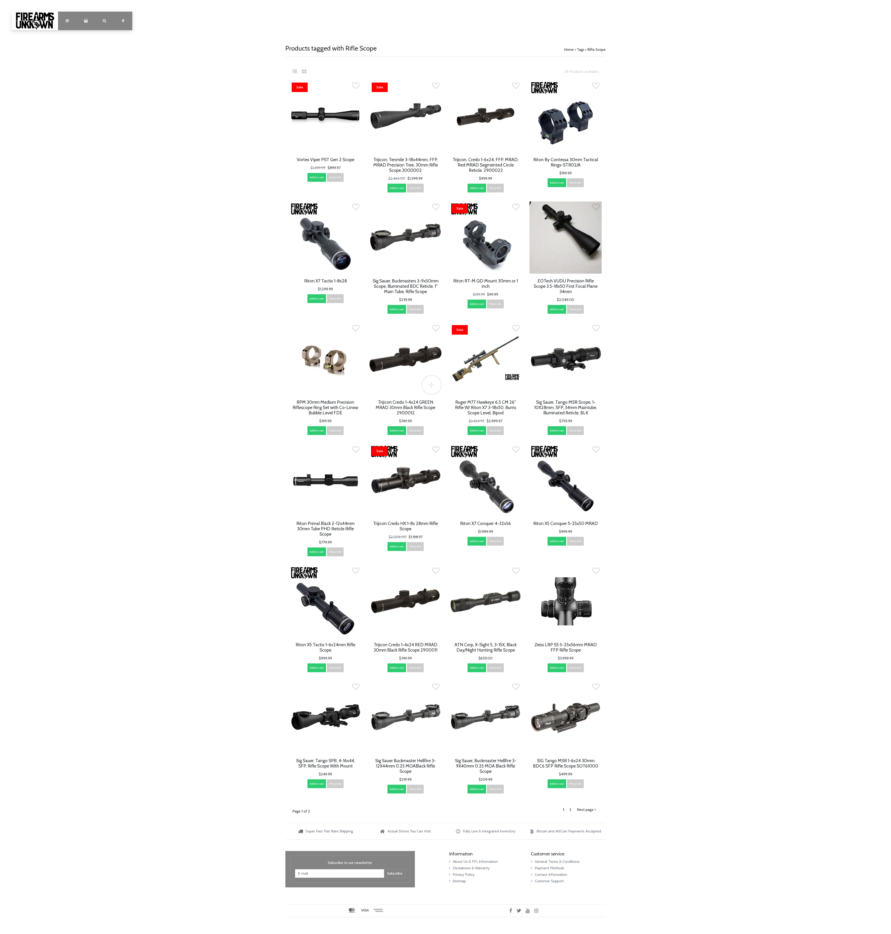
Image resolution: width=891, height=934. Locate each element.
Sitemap (459, 881)
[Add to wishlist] (355, 87)
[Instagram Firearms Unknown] (538, 910)
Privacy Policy (464, 874)
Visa (365, 910)
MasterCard (352, 910)
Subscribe (394, 873)
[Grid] (304, 71)
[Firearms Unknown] (35, 21)
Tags (580, 49)
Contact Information (551, 874)
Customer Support (549, 881)
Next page (585, 809)
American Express (378, 910)
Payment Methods (549, 868)
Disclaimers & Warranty (471, 868)
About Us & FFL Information (475, 861)
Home (569, 49)
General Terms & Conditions (557, 861)
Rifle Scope (596, 49)
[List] (296, 71)
